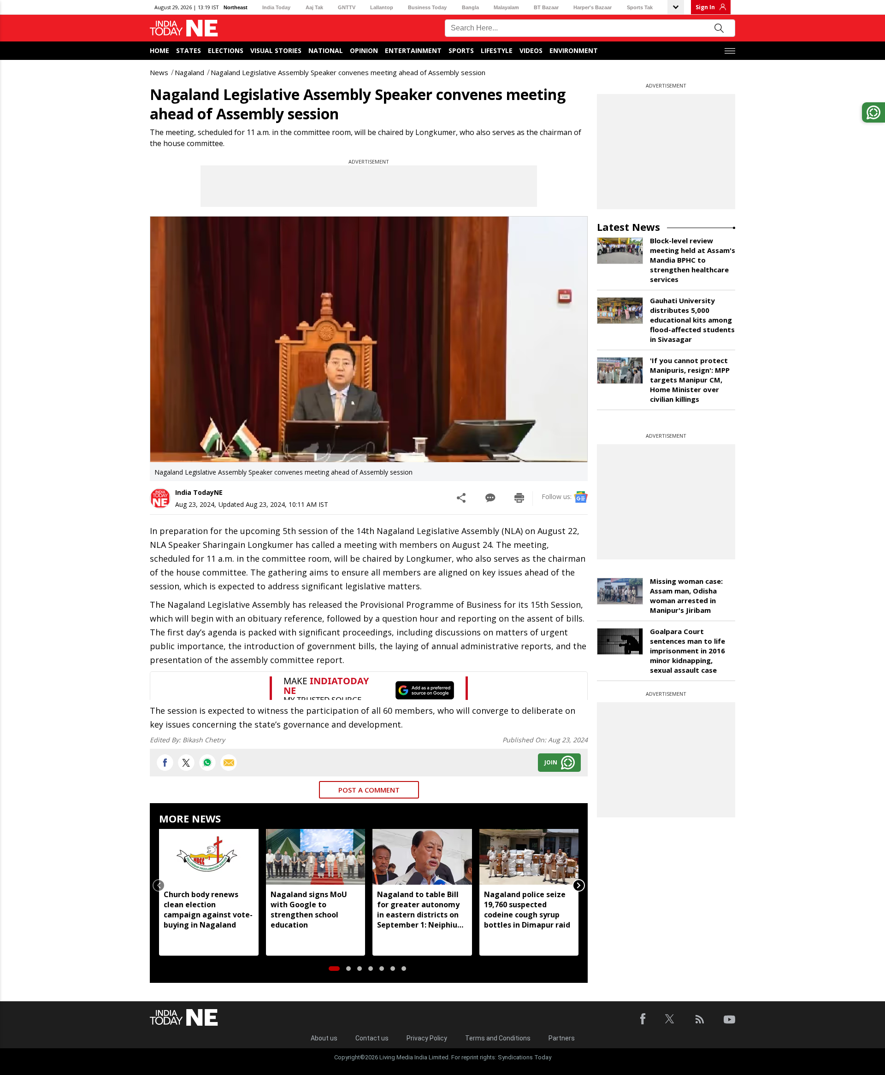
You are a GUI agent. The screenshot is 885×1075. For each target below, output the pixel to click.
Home (159, 50)
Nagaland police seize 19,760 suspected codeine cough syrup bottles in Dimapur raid (527, 909)
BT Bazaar (546, 7)
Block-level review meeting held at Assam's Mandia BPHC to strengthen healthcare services (692, 260)
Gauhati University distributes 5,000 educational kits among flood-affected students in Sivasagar (692, 320)
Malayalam (506, 7)
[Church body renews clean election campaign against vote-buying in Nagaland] (209, 857)
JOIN (550, 762)
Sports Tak (640, 7)
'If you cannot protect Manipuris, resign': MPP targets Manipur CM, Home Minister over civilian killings (690, 380)
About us (324, 1038)
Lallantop (381, 7)
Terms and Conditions (498, 1038)
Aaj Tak (314, 7)
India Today (276, 7)
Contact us (372, 1038)
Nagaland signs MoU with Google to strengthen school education (309, 909)
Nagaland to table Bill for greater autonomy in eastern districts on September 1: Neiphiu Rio (418, 909)
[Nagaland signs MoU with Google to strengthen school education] (316, 857)
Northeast (236, 7)
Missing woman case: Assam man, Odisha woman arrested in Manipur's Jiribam (686, 595)
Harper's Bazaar (592, 7)
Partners (562, 1038)
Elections (225, 50)
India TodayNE (199, 492)
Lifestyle (497, 50)
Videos (531, 50)
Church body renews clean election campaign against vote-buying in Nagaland (208, 909)
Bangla (470, 7)
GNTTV (346, 7)
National (325, 50)
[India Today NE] (184, 28)
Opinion (364, 50)
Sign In (705, 7)
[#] (207, 762)
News (159, 72)
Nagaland (189, 72)
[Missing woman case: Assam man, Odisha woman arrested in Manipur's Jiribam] (620, 591)
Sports (461, 50)
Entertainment (413, 50)
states (188, 50)
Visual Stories (275, 50)
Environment (573, 50)
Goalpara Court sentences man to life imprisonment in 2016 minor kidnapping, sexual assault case (687, 651)
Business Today (427, 7)
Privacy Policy (427, 1038)
